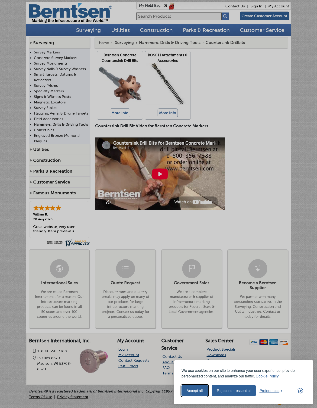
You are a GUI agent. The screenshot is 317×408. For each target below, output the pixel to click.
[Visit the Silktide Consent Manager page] (300, 390)
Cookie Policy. (267, 376)
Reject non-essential (234, 390)
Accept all (195, 390)
